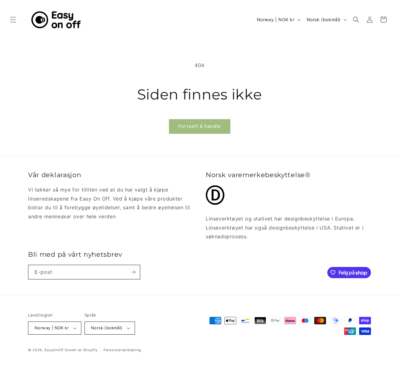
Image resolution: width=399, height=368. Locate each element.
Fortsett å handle (199, 126)
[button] (13, 20)
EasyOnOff (54, 350)
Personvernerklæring (122, 350)
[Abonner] (133, 272)
